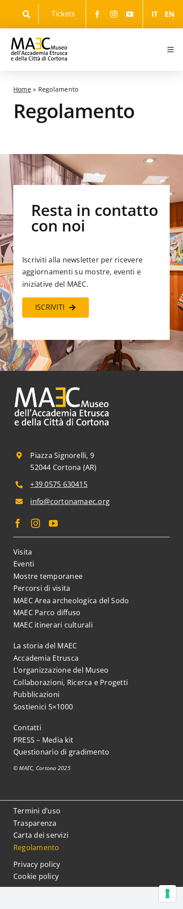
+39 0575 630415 (59, 484)
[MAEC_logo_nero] (39, 32)
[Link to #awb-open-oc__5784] (26, 14)
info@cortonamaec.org (70, 501)
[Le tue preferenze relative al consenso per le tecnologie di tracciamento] (167, 893)
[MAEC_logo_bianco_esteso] (62, 388)
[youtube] (129, 14)
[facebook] (97, 14)
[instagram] (113, 14)
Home (22, 89)
